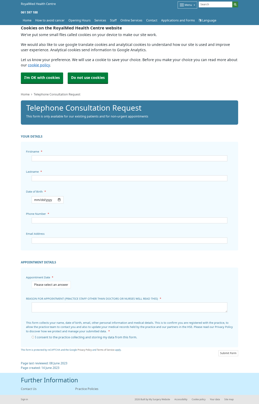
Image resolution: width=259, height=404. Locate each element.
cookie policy (39, 65)
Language (208, 20)
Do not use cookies (88, 78)
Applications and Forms (178, 20)
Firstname (34, 151)
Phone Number (37, 213)
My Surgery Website (159, 399)
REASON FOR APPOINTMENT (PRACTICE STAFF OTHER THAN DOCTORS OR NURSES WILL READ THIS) (93, 298)
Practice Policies (86, 388)
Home (25, 94)
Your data (215, 399)
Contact (151, 20)
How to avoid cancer (50, 20)
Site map (229, 399)
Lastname (34, 171)
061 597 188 (29, 12)
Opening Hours (79, 20)
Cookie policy (199, 399)
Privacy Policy (85, 350)
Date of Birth (36, 191)
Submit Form (228, 353)
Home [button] (27, 20)
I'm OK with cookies (42, 78)
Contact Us (29, 388)
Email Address (35, 233)
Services (100, 20)
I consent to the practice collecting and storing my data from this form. (86, 337)
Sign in (24, 399)
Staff (113, 20)
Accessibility (180, 399)
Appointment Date (39, 277)
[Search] (235, 4)
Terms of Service (106, 350)
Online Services (131, 20)
